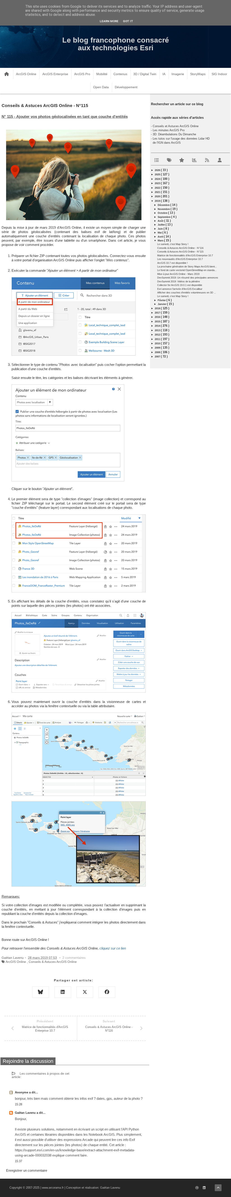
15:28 (18, 1104)
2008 (158, 352)
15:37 (18, 1161)
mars (161, 240)
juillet (162, 224)
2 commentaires (73, 957)
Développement (126, 87)
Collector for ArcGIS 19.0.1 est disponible (179, 285)
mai (160, 232)
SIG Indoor (219, 74)
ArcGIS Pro (82, 74)
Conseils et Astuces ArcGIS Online (176, 126)
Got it (128, 21)
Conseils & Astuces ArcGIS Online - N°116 (180, 248)
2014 (158, 325)
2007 (158, 356)
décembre (164, 205)
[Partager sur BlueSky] (40, 992)
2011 (158, 339)
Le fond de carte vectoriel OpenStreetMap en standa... (187, 270)
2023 (158, 183)
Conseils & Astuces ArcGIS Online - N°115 (180, 251)
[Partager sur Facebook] (107, 992)
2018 (158, 308)
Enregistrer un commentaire (26, 1170)
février (162, 300)
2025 (158, 174)
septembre (164, 217)
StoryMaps (198, 74)
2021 (158, 192)
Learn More (109, 21)
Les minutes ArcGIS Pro (169, 130)
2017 (158, 312)
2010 (158, 343)
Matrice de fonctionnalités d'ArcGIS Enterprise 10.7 (185, 255)
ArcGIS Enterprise (55, 74)
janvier (162, 304)
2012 (158, 334)
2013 (158, 330)
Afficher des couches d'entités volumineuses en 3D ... (186, 292)
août (161, 220)
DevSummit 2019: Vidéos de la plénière (178, 281)
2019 (158, 201)
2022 (158, 187)
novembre (164, 209)
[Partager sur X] (84, 992)
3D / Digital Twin (144, 74)
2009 (158, 347)
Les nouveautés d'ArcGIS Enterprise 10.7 (180, 259)
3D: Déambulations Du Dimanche (174, 134)
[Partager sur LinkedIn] (62, 992)
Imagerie (177, 74)
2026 (158, 170)
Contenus (120, 74)
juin (161, 228)
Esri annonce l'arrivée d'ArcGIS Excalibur (179, 289)
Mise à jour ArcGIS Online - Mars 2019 (178, 274)
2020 (158, 196)
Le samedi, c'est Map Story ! (172, 244)
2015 (158, 321)
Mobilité (101, 74)
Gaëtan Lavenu (26, 1112)
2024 (158, 179)
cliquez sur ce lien (112, 948)
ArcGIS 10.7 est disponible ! (172, 263)
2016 (158, 317)
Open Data (101, 87)
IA (163, 74)
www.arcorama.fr (53, 1187)
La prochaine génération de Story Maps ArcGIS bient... (187, 266)
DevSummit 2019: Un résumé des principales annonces (187, 277)
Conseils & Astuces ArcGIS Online (53, 962)
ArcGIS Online (26, 74)
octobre (163, 213)
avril (161, 236)
